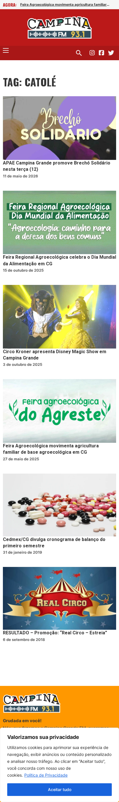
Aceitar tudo (59, 789)
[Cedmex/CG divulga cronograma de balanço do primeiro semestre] (59, 505)
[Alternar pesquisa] (79, 53)
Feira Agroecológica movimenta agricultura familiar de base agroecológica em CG (51, 449)
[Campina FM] (59, 27)
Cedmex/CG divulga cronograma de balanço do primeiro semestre (54, 542)
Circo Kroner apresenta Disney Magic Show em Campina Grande (54, 355)
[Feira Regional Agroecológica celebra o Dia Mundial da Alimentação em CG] (59, 222)
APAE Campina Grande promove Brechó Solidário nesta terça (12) (56, 166)
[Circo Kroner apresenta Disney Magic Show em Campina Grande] (59, 317)
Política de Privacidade (46, 775)
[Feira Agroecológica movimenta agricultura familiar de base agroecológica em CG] (59, 411)
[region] (59, 765)
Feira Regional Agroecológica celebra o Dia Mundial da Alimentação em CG (59, 260)
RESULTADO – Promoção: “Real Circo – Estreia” (55, 632)
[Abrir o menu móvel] (6, 50)
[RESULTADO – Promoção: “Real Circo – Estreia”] (59, 598)
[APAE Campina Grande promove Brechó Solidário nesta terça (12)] (59, 128)
